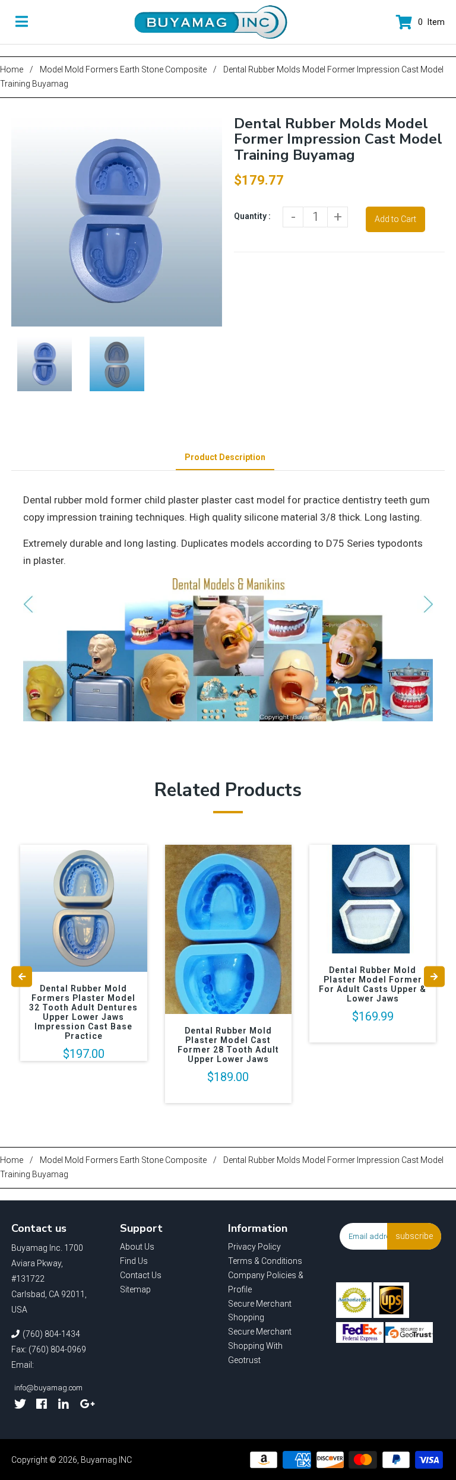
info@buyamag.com (48, 1387)
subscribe (414, 1236)
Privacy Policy (254, 1246)
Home (11, 69)
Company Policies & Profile (265, 1282)
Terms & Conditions (265, 1261)
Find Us (134, 1261)
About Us (137, 1246)
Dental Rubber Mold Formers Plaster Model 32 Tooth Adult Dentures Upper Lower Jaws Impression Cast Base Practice (83, 1012)
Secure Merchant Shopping (260, 1311)
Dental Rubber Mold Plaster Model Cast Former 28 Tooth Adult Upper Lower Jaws (228, 1045)
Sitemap (135, 1289)
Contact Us (141, 1275)
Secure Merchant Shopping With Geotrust (260, 1346)
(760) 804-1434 (51, 1334)
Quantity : (252, 216)
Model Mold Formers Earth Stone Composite (123, 69)
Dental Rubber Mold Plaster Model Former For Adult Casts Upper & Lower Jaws (372, 984)
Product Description (225, 457)
